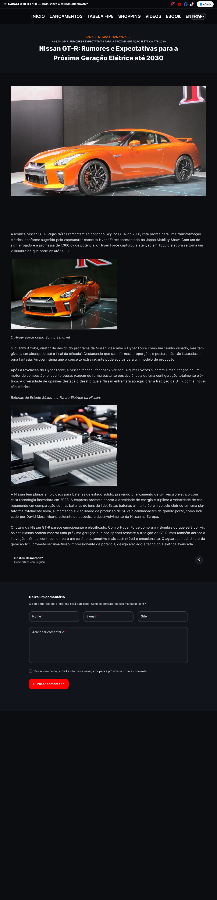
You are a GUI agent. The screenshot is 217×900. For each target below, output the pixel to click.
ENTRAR (194, 16)
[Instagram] (173, 4)
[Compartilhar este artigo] (199, 560)
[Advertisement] (108, 219)
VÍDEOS (153, 16)
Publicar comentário (48, 684)
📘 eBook (205, 4)
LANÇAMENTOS (66, 16)
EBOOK (173, 16)
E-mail (93, 616)
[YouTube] (179, 4)
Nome (37, 616)
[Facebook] (186, 4)
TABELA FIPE (100, 16)
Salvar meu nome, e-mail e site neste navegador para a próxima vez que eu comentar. (91, 671)
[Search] (178, 16)
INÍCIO (38, 16)
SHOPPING (129, 16)
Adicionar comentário (49, 632)
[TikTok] (192, 4)
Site (144, 616)
